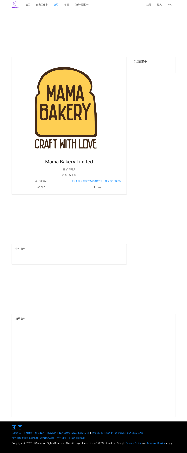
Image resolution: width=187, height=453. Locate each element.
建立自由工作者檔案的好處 (129, 433)
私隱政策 (16, 433)
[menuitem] (28, 4)
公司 (56, 4)
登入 (159, 4)
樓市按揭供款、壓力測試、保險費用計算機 (62, 438)
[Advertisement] (93, 32)
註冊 (149, 4)
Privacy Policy (133, 443)
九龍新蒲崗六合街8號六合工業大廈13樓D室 (99, 181)
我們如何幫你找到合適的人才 (74, 433)
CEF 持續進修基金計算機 (25, 438)
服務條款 (28, 433)
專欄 (66, 4)
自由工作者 (42, 4)
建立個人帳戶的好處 (102, 433)
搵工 (28, 4)
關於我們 (40, 433)
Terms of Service (156, 443)
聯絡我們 (51, 433)
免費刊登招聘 (82, 4)
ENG (170, 4)
